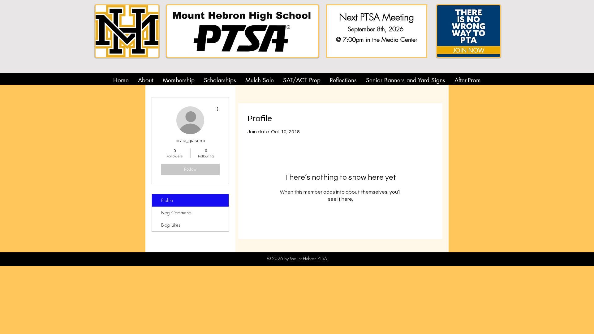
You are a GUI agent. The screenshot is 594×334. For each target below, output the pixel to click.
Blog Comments (176, 213)
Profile (167, 200)
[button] (145, 80)
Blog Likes (170, 225)
